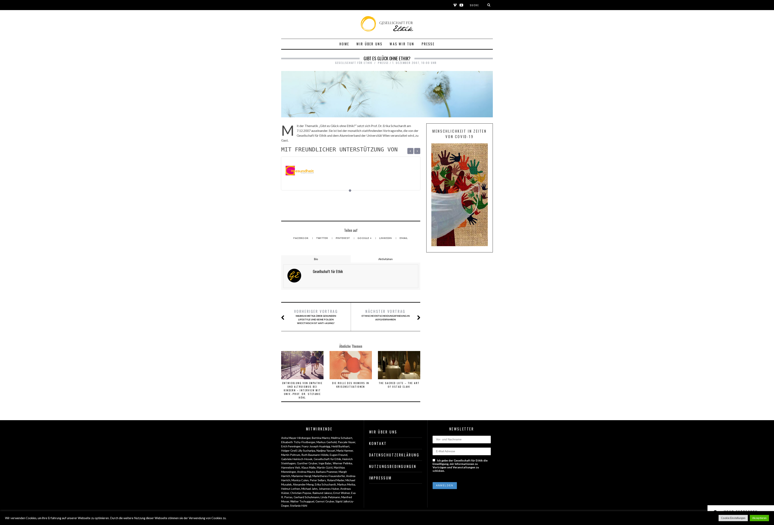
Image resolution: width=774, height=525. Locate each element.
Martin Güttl (325, 467)
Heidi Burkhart (340, 446)
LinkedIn (386, 238)
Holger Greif (288, 450)
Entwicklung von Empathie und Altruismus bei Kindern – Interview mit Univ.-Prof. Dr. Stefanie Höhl (302, 390)
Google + (365, 238)
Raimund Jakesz (322, 493)
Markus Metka (346, 484)
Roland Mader (335, 480)
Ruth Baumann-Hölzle (315, 454)
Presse (428, 44)
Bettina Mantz (321, 438)
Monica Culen (300, 480)
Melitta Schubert (341, 438)
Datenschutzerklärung (394, 454)
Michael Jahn (309, 488)
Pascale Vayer (346, 442)
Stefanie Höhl (298, 505)
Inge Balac (325, 463)
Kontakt (378, 443)
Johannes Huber (329, 488)
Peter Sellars (318, 480)
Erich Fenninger (291, 446)
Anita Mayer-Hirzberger (296, 438)
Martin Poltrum (290, 454)
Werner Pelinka (342, 463)
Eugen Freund (338, 454)
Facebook (301, 238)
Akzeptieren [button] (759, 518)
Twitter (322, 238)
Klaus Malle (308, 467)
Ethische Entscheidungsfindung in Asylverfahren (386, 315)
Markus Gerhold (326, 442)
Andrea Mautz (306, 471)
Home (344, 44)
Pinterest (343, 238)
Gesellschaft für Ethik (327, 459)
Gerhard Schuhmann (306, 497)
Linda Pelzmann (330, 497)
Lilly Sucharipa (306, 450)
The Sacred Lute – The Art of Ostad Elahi (399, 384)
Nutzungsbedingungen (392, 466)
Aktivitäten (385, 259)
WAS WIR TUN (402, 44)
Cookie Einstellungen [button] (733, 518)
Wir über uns (369, 44)
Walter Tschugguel (302, 501)
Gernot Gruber (324, 501)
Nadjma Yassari (325, 450)
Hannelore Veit (290, 467)
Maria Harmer (344, 450)
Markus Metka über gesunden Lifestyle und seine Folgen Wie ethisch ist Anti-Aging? (316, 317)
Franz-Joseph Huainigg (316, 446)
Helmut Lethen (290, 488)
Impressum (380, 477)
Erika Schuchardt (325, 484)
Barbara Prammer (326, 471)
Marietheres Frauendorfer (328, 476)
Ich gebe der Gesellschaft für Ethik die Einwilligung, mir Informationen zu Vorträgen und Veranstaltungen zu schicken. (460, 465)
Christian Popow (300, 493)
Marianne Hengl (301, 476)
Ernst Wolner (341, 493)
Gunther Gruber (307, 463)
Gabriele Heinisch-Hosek (296, 459)
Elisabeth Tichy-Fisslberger (298, 442)
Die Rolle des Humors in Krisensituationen (350, 384)
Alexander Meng (303, 484)
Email (404, 238)
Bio (316, 259)
